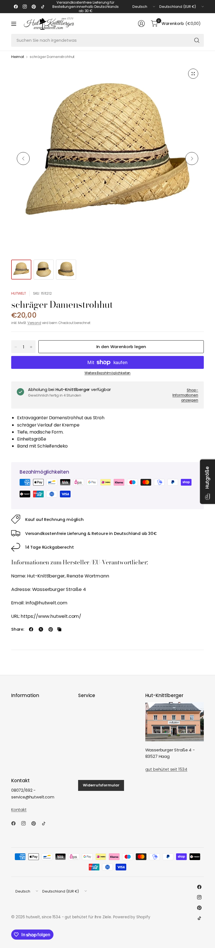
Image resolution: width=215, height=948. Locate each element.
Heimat (17, 57)
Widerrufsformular (101, 785)
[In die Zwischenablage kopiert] (59, 629)
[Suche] (197, 40)
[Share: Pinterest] (50, 629)
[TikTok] (42, 6)
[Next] (191, 158)
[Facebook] (15, 6)
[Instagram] (24, 6)
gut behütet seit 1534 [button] (166, 769)
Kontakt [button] (19, 809)
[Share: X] (41, 629)
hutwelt (18, 293)
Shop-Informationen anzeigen (185, 395)
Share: (17, 629)
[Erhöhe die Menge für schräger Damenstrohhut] (31, 347)
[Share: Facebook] (31, 629)
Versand (34, 323)
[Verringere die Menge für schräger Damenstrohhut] (15, 347)
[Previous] (23, 158)
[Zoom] (193, 74)
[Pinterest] (33, 6)
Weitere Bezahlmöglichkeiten (107, 373)
